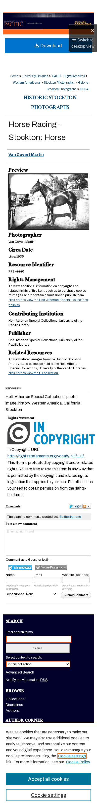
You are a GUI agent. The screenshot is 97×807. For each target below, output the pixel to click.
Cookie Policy (78, 762)
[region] (48, 765)
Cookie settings (72, 756)
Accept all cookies (48, 779)
